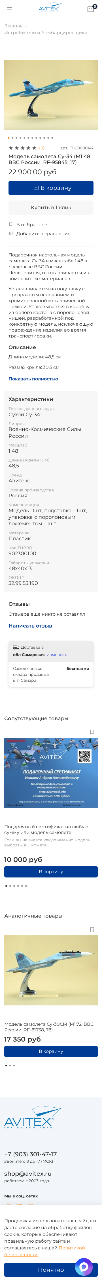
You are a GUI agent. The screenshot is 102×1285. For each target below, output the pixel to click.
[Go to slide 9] (40, 138)
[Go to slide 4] (20, 138)
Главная (13, 26)
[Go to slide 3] (16, 138)
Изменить (56, 654)
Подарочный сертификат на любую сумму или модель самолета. (46, 829)
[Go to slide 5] (24, 138)
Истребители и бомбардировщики (46, 32)
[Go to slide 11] (48, 138)
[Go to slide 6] (28, 138)
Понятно (51, 1269)
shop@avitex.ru (28, 1173)
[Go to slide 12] (52, 138)
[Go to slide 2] (12, 138)
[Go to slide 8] (36, 138)
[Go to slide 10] (44, 138)
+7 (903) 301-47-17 (30, 1154)
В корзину (51, 871)
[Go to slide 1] (8, 138)
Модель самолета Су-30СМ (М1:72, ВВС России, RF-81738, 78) (49, 1027)
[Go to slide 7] (32, 138)
